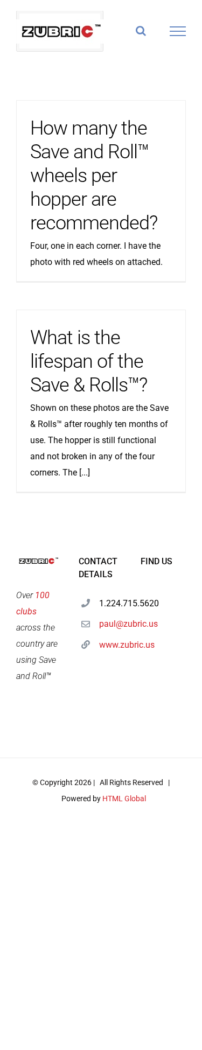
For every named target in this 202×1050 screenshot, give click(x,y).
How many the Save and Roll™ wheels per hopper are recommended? (93, 175)
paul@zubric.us (111, 624)
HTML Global (124, 798)
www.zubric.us (111, 645)
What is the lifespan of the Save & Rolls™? (88, 361)
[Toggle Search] (141, 30)
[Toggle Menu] (178, 31)
